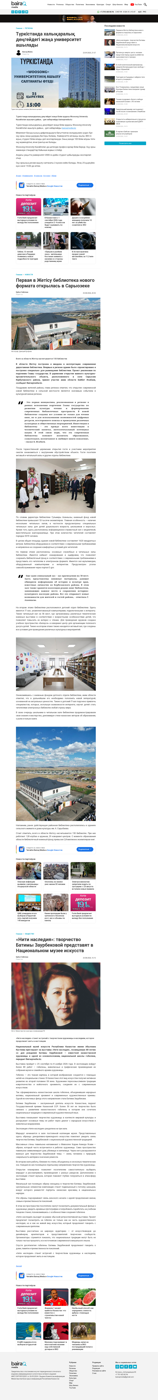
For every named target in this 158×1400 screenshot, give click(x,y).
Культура (100, 4)
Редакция (96, 1368)
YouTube (138, 4)
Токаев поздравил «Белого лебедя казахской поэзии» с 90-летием (129, 100)
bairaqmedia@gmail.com (124, 1377)
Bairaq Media (27, 52)
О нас (94, 1373)
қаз (139, 12)
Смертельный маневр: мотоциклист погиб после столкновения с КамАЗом (130, 110)
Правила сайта (98, 1366)
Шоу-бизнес (118, 4)
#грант (18, 176)
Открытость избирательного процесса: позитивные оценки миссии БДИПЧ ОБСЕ (131, 121)
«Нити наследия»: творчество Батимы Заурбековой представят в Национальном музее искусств (130, 42)
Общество (69, 4)
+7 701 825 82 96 (121, 1374)
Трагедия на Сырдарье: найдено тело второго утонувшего (130, 78)
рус (144, 12)
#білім (53, 176)
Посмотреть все (125, 143)
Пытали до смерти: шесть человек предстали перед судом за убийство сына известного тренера (130, 55)
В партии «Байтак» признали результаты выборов (127, 133)
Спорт (108, 4)
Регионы (60, 4)
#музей (19, 1266)
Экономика (90, 4)
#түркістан (38, 176)
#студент (47, 176)
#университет (27, 176)
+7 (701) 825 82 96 (107, 12)
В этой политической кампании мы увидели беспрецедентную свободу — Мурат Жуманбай (130, 67)
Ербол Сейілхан (22, 292)
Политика (80, 4)
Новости (51, 4)
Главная (19, 28)
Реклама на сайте (99, 1371)
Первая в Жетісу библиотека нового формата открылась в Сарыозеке (129, 31)
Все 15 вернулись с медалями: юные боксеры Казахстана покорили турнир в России (130, 89)
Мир (126, 4)
